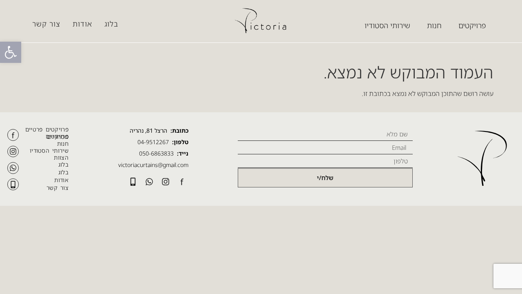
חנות (63, 143)
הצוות (61, 157)
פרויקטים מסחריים (57, 136)
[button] (10, 52)
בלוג (111, 24)
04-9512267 (153, 142)
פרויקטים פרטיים (47, 129)
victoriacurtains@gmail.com (153, 165)
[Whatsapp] (13, 168)
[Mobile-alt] (13, 184)
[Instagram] (13, 152)
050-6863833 (156, 153)
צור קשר (46, 24)
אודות (82, 24)
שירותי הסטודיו (49, 150)
